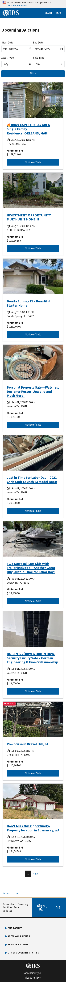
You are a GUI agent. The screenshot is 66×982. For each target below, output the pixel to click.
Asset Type (7, 57)
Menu (59, 12)
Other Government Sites (23, 952)
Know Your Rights (19, 936)
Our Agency (15, 928)
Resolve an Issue (18, 944)
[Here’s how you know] (33, 4)
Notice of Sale (25, 162)
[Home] (11, 13)
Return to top (10, 893)
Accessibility (31, 973)
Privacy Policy (32, 977)
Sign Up (41, 907)
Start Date (7, 42)
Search (49, 12)
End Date (38, 42)
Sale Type (38, 57)
